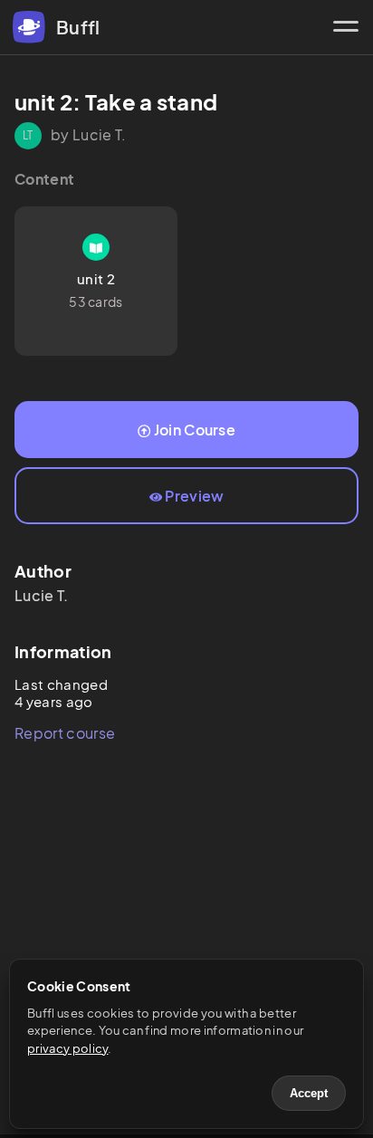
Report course (64, 732)
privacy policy (67, 1048)
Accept (309, 1093)
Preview (194, 495)
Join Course (195, 429)
